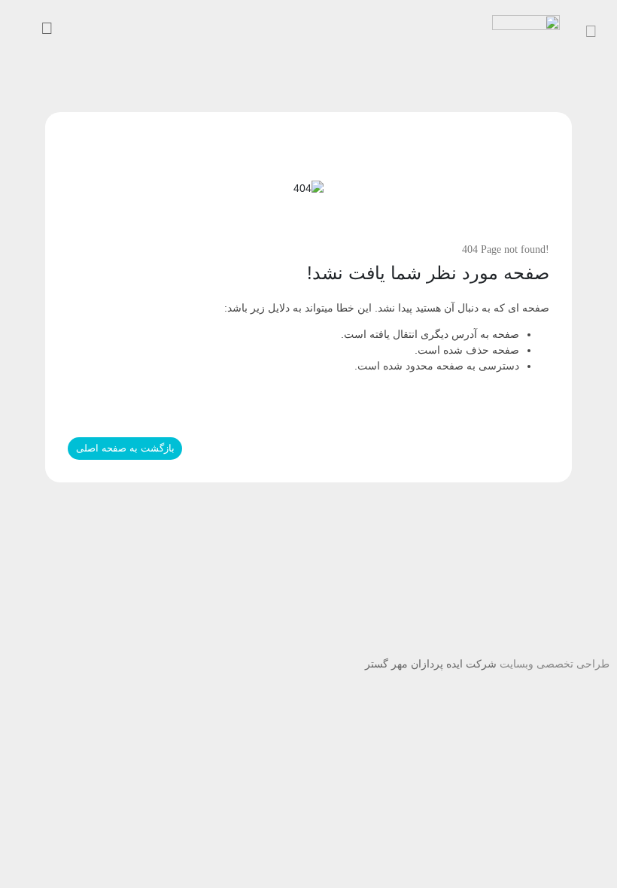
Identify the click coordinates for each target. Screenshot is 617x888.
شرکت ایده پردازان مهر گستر (431, 664)
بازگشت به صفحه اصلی (125, 448)
